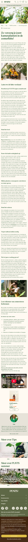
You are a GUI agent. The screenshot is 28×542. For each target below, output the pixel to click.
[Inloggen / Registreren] (18, 1)
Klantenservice (5, 498)
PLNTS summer (13, 25)
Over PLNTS (4, 501)
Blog (2, 25)
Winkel (3, 495)
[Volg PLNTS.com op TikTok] (25, 508)
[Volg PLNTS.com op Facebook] (13, 508)
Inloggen (3, 503)
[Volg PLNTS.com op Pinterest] (17, 508)
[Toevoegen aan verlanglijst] (17, 392)
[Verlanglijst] (20, 1)
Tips (6, 25)
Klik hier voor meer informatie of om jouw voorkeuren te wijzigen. (13, 526)
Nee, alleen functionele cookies (14, 539)
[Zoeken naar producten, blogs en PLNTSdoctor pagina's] (15, 1)
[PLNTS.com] (7, 2)
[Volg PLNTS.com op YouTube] (21, 508)
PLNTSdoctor (14, 224)
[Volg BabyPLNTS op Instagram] (6, 508)
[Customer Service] (23, 1)
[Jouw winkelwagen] (25, 1)
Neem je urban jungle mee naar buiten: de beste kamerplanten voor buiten (12, 368)
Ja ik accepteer (14, 536)
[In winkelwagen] (14, 409)
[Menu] (2, 1)
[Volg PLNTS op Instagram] (2, 508)
